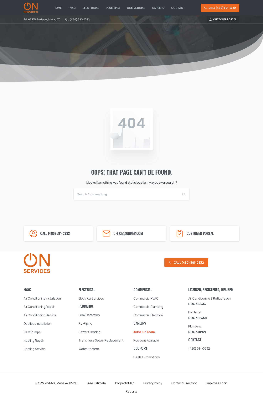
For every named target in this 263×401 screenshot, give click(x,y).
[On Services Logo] (37, 263)
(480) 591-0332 (80, 19)
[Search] (184, 194)
